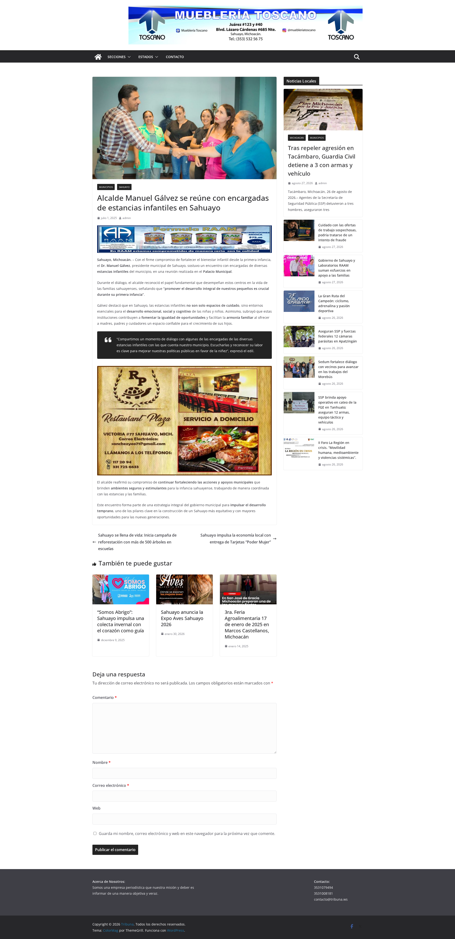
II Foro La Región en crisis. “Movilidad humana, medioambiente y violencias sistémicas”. (338, 450)
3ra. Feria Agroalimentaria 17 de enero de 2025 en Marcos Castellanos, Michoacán (247, 624)
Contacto (175, 57)
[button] (128, 57)
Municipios (106, 187)
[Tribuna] (98, 57)
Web (96, 808)
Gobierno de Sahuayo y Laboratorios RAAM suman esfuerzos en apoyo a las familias (336, 268)
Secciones (117, 57)
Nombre (101, 762)
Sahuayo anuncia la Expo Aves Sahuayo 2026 (182, 618)
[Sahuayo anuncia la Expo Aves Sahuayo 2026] (184, 577)
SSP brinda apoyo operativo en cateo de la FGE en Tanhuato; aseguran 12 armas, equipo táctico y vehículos (337, 409)
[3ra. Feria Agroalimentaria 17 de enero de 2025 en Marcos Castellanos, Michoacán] (248, 577)
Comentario (104, 697)
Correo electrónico (110, 785)
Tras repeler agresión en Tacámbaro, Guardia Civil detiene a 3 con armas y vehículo (321, 160)
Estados (145, 57)
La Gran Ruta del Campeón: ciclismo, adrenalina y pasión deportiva (334, 303)
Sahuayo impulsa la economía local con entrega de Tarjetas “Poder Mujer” (235, 539)
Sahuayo (124, 187)
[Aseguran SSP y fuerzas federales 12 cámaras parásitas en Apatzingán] (299, 340)
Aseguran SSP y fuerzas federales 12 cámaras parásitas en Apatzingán (337, 336)
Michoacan (297, 137)
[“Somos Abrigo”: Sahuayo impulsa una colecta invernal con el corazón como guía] (120, 577)
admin (127, 218)
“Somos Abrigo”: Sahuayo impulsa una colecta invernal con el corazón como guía (120, 621)
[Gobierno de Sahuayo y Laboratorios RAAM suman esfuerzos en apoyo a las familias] (299, 271)
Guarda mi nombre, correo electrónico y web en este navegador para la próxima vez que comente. (187, 833)
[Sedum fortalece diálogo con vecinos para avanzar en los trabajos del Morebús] (299, 372)
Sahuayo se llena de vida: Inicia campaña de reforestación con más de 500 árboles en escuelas (137, 542)
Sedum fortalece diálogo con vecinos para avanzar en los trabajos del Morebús (338, 369)
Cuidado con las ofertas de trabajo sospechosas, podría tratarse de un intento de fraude (337, 232)
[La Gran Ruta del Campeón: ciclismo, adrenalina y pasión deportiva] (299, 307)
